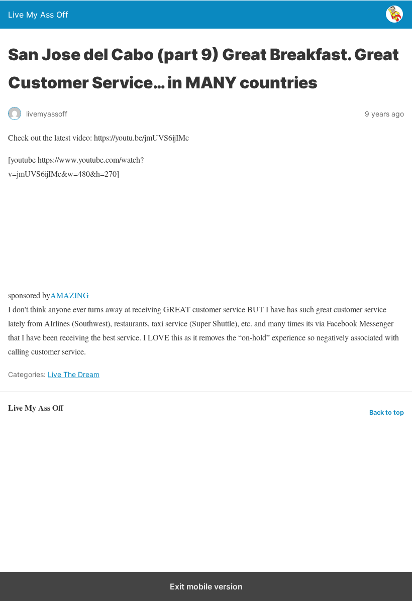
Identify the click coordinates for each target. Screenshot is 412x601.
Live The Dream (73, 374)
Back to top (386, 412)
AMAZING (69, 295)
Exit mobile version (206, 586)
